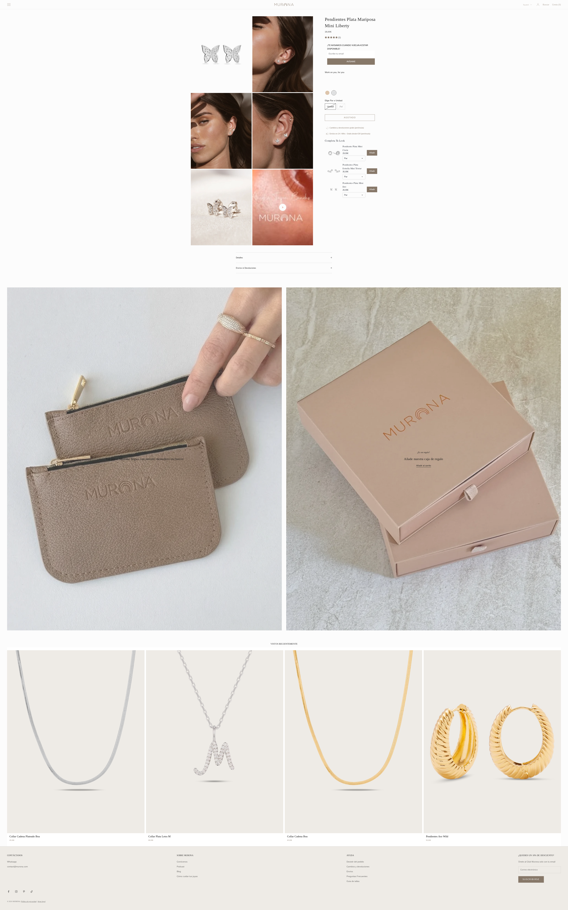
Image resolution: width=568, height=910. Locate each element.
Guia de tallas (353, 887)
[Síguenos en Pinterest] (23, 897)
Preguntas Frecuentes (357, 882)
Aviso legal (41, 908)
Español (526, 5)
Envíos (350, 877)
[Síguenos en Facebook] (8, 897)
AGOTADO (346, 124)
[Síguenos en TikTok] (31, 897)
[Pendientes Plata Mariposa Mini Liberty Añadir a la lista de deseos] (373, 124)
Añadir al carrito (423, 472)
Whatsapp (12, 868)
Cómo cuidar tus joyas (187, 882)
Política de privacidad (28, 908)
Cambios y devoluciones (358, 873)
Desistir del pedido (355, 868)
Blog (179, 877)
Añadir (372, 159)
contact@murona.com (17, 873)
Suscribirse (531, 886)
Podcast (180, 873)
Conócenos (182, 868)
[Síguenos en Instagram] (16, 897)
